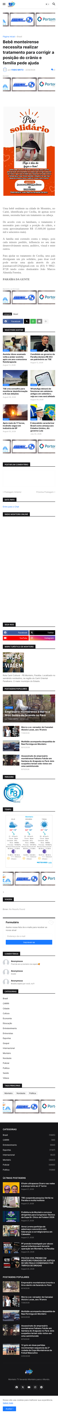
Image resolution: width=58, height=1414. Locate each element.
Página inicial (9, 37)
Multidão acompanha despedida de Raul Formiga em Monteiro (38, 742)
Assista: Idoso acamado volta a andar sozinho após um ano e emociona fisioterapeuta (15, 358)
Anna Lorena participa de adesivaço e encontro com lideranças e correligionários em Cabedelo (36, 1230)
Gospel (6, 1043)
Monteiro (7, 1053)
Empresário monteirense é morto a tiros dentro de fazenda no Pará (38, 1283)
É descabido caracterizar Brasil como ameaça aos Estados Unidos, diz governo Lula (42, 427)
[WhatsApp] (33, 321)
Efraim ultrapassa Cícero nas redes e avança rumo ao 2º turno (38, 1184)
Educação (7, 1023)
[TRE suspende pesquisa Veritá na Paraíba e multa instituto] (11, 1202)
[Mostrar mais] (46, 321)
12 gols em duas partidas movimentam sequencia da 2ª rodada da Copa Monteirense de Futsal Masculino (36, 1349)
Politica (6, 1068)
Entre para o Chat (11, 506)
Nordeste (7, 1058)
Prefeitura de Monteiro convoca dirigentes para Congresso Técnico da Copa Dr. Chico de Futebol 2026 (38, 1214)
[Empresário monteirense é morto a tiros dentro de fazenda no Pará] (11, 1286)
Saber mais (8, 1403)
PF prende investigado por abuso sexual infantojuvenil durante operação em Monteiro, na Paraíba (37, 1246)
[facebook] (16, 1387)
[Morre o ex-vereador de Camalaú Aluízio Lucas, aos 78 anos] (11, 731)
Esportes (7, 1038)
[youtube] (29, 1387)
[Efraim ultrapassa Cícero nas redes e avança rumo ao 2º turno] (11, 1187)
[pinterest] (41, 1387)
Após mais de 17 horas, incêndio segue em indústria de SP (14, 425)
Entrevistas (8, 1033)
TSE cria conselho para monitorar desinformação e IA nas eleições (15, 391)
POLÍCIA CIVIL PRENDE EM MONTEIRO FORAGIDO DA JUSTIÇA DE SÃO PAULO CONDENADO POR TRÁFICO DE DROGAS (38, 1262)
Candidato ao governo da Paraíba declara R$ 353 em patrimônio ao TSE (42, 356)
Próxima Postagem (45, 492)
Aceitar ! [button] (9, 1409)
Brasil (19, 37)
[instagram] (35, 1387)
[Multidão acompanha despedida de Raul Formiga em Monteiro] (11, 745)
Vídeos (6, 1078)
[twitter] (22, 1387)
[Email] (39, 321)
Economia (7, 1018)
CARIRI (6, 1003)
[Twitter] (27, 321)
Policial (6, 1063)
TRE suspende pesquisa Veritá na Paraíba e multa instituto (37, 1199)
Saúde (6, 1073)
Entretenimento (10, 1028)
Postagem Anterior (12, 492)
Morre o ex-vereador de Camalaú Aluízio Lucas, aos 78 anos (37, 728)
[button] (4, 4)
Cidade (6, 1008)
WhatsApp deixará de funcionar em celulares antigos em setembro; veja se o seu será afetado (42, 392)
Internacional (9, 1048)
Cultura (6, 1013)
